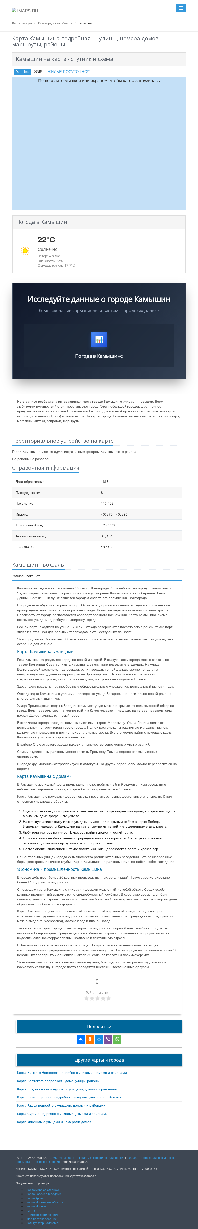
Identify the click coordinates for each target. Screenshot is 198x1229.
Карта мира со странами (43, 1190)
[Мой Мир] (99, 1039)
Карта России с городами (44, 1194)
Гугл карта (34, 1210)
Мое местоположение (42, 1219)
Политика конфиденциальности (101, 1157)
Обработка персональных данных (151, 1157)
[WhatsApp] (117, 1039)
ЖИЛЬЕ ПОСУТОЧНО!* (68, 71)
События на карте (62, 1157)
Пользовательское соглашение (38, 1161)
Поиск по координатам (42, 1215)
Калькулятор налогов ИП (44, 1223)
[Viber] (108, 1039)
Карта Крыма (36, 1198)
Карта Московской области (45, 1202)
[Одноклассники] (90, 1039)
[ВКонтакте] (81, 1039)
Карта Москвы (36, 1206)
